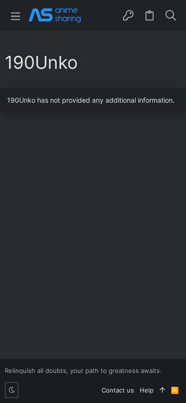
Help (147, 390)
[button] (15, 15)
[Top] (162, 390)
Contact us (118, 390)
